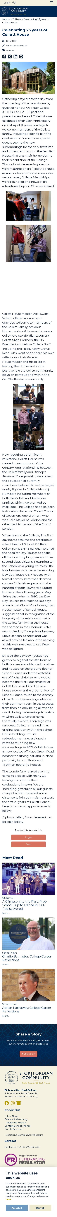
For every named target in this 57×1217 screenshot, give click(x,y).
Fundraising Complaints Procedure (24, 1135)
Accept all (17, 1208)
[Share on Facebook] (4, 57)
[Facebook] (7, 1104)
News (5, 19)
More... (6, 913)
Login (7, 2)
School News (9, 952)
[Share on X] (10, 57)
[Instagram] (13, 1104)
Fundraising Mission (15, 1122)
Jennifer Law (21, 46)
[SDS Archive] (18, 1104)
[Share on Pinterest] (21, 57)
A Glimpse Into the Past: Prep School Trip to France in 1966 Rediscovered (24, 905)
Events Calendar (13, 1129)
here (8, 1199)
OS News (16, 19)
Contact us (10, 1147)
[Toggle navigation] (51, 2)
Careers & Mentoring (16, 1119)
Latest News (11, 1116)
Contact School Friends (17, 1125)
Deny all (40, 1208)
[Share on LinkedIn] (15, 57)
